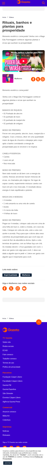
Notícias (6, 431)
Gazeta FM (7, 385)
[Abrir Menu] (3, 3)
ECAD (5, 350)
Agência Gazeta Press (11, 402)
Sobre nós (7, 342)
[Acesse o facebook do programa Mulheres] (4, 288)
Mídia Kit (6, 416)
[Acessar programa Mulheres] (7, 78)
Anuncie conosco (9, 412)
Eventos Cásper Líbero (11, 397)
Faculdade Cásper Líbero (12, 381)
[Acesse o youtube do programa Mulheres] (24, 288)
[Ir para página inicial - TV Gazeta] (23, 330)
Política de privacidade (11, 367)
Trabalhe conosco (10, 359)
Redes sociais (8, 346)
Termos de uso (8, 363)
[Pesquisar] (43, 3)
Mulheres (18, 79)
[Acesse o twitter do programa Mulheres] (11, 288)
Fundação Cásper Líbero (12, 377)
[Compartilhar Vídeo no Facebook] (33, 79)
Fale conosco (8, 354)
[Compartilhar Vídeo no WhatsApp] (43, 79)
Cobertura (6, 420)
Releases (6, 435)
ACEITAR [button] (8, 463)
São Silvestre (8, 393)
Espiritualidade (10, 275)
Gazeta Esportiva (9, 389)
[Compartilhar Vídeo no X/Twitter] (38, 79)
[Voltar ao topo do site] (39, 322)
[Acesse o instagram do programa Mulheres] (18, 288)
